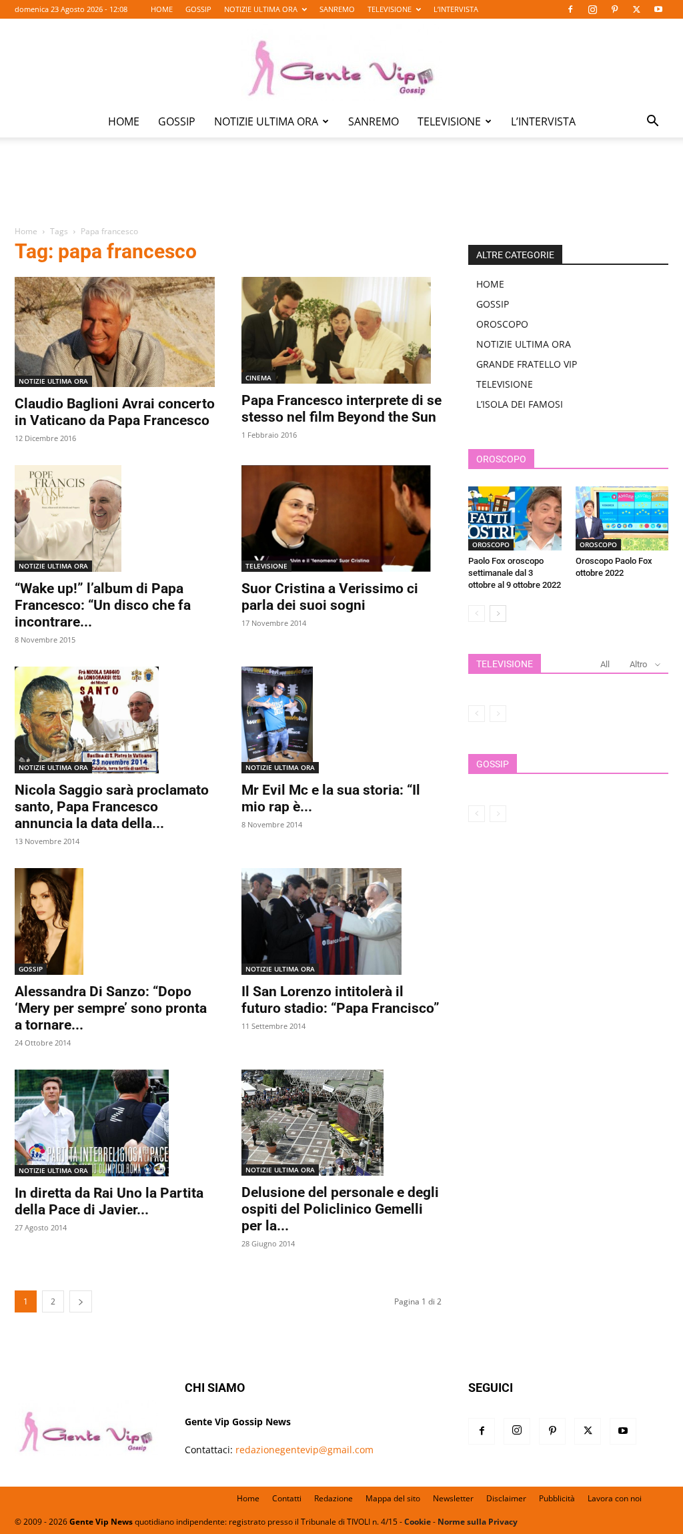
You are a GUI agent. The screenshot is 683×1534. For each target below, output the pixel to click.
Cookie (417, 1521)
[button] (652, 122)
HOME (162, 9)
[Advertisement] (341, 191)
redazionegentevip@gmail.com (304, 1449)
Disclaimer (506, 1498)
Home (26, 231)
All (605, 664)
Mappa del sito (393, 1498)
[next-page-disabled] (498, 713)
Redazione (333, 1498)
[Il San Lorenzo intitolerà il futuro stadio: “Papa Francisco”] (341, 921)
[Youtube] (658, 9)
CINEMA (258, 377)
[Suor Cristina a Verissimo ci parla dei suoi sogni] (341, 518)
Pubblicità (557, 1498)
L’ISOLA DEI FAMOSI (519, 404)
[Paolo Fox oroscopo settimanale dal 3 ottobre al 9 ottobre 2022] (515, 518)
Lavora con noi (615, 1498)
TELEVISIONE (390, 9)
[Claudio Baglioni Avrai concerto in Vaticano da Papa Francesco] (115, 332)
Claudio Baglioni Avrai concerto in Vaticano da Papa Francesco (115, 412)
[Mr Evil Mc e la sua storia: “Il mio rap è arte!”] (341, 720)
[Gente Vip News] (341, 62)
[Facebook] (570, 9)
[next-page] (80, 1301)
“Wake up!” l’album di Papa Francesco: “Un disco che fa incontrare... (103, 605)
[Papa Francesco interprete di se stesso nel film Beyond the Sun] (341, 330)
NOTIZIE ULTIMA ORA (260, 9)
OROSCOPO (502, 324)
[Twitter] (636, 9)
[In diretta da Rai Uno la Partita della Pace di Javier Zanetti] (115, 1123)
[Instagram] (592, 9)
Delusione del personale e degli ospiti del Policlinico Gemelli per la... (340, 1209)
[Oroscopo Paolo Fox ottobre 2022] (622, 518)
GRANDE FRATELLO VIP (526, 364)
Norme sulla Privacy (478, 1521)
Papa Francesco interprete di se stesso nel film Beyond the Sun (341, 408)
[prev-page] (476, 613)
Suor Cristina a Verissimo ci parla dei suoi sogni (329, 597)
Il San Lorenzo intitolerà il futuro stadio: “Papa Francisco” (340, 1000)
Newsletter (453, 1498)
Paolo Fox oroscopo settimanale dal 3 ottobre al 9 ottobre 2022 (514, 573)
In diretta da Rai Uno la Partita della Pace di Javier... (109, 1201)
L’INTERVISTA (456, 9)
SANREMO (337, 9)
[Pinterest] (614, 9)
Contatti (286, 1498)
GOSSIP (198, 9)
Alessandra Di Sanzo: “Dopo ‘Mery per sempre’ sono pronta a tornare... (111, 1008)
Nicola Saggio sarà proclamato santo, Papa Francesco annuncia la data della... (112, 806)
